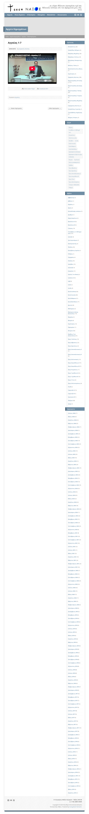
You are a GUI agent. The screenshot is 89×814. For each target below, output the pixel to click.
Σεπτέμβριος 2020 (73, 581)
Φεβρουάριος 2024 (73, 509)
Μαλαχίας (71, 308)
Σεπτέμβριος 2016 (73, 745)
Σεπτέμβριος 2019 (73, 622)
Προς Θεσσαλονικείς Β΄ (75, 354)
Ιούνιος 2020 (71, 591)
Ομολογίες (71, 74)
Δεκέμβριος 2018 (73, 652)
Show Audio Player (23, 89)
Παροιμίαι (71, 327)
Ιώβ (69, 281)
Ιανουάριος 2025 (73, 471)
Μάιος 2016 (71, 758)
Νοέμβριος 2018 (72, 656)
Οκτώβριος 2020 (73, 577)
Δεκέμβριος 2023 (73, 516)
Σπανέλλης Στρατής (74, 109)
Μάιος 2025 (71, 458)
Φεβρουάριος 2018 (73, 687)
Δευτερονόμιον (72, 240)
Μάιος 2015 (71, 789)
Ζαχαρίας (71, 257)
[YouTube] (78, 15)
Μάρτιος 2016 (72, 765)
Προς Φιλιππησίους (74, 182)
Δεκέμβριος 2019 (73, 611)
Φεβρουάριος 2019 (73, 646)
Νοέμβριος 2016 (72, 738)
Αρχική (9, 15)
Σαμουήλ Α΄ (71, 390)
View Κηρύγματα (31, 36)
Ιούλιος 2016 (71, 752)
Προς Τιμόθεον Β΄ (73, 376)
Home (7, 36)
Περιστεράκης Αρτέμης (75, 85)
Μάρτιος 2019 (72, 642)
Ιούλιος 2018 (71, 670)
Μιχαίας (70, 317)
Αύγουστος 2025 (72, 447)
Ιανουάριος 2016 (73, 772)
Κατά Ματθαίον (73, 149)
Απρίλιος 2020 (72, 598)
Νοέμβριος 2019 (72, 615)
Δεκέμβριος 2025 (73, 434)
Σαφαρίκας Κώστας (74, 106)
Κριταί (70, 305)
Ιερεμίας (70, 271)
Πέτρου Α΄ (71, 330)
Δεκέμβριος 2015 (73, 776)
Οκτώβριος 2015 (73, 782)
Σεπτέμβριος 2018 (73, 663)
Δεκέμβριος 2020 (73, 570)
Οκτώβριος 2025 (73, 440)
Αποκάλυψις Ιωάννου (74, 211)
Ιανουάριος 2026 (73, 430)
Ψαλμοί (71, 187)
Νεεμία (70, 159)
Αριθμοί (70, 215)
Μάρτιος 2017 (72, 724)
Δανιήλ (70, 237)
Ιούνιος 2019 (71, 632)
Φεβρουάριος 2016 (73, 769)
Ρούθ (69, 387)
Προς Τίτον (71, 179)
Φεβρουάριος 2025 (73, 468)
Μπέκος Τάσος (72, 65)
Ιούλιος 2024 (71, 492)
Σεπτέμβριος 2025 (73, 444)
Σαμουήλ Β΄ (71, 393)
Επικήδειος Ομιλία (73, 250)
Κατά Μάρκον (72, 146)
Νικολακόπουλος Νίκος (75, 69)
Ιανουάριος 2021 (73, 567)
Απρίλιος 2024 (72, 502)
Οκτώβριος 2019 (73, 618)
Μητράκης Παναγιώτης (75, 60)
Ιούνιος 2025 (71, 454)
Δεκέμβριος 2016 (73, 734)
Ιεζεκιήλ (70, 267)
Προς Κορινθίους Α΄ (73, 363)
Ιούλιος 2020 (71, 587)
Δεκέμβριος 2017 (73, 693)
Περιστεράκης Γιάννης (75, 90)
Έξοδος (71, 127)
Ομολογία (76, 159)
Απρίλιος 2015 (72, 793)
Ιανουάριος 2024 (73, 512)
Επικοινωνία (62, 15)
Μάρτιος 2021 (72, 560)
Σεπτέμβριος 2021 (73, 540)
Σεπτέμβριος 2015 (73, 786)
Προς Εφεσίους (73, 171)
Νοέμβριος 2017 (72, 697)
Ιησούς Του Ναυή (73, 274)
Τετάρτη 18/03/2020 (74, 185)
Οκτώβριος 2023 (73, 522)
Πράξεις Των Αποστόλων (72, 335)
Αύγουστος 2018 (72, 666)
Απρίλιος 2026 (72, 420)
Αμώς (69, 208)
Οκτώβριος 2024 (73, 481)
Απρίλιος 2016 (72, 762)
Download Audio (38, 89)
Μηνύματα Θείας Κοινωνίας (73, 312)
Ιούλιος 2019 (71, 628)
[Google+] (81, 15)
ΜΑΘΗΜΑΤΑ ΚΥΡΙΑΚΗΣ (74, 152)
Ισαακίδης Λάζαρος (74, 50)
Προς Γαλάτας (72, 339)
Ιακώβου (71, 141)
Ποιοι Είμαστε (20, 15)
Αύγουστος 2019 (72, 625)
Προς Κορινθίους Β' (74, 176)
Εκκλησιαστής (72, 243)
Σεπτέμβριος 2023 (73, 526)
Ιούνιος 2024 (71, 495)
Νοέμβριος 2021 (72, 533)
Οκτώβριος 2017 (73, 700)
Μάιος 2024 (71, 498)
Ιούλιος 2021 (71, 546)
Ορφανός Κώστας (24, 49)
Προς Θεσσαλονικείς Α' (75, 349)
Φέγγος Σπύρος (73, 117)
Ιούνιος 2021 (71, 550)
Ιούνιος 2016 (71, 755)
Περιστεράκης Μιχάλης (75, 100)
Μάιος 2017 (71, 717)
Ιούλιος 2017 (71, 711)
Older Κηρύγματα (55, 108)
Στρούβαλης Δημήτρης (75, 112)
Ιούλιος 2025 (71, 451)
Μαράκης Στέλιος (73, 57)
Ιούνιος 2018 (71, 673)
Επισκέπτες (71, 47)
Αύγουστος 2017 (72, 707)
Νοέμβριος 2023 (72, 519)
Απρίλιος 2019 (72, 639)
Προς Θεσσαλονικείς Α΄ (75, 173)
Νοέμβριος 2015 (72, 779)
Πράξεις (71, 165)
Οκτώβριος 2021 (73, 536)
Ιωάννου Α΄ (71, 278)
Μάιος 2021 (71, 553)
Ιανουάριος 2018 (73, 690)
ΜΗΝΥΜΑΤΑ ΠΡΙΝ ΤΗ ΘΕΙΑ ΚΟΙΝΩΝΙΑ (75, 156)
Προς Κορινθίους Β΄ (73, 366)
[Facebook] (75, 15)
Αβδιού (70, 201)
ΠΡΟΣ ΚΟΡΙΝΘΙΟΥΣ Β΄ (74, 162)
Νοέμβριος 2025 (72, 437)
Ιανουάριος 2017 (73, 731)
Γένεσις (70, 228)
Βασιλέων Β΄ (71, 225)
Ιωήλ (69, 285)
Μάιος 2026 (71, 416)
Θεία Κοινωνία (72, 138)
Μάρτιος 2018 (72, 683)
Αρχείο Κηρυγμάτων (15, 36)
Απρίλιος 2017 (72, 721)
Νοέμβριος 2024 (72, 478)
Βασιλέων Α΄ (71, 221)
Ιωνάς (76, 141)
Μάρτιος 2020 (72, 601)
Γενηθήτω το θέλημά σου (74, 131)
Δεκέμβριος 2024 (73, 475)
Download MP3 (43, 89)
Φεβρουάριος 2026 (73, 427)
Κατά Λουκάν (72, 143)
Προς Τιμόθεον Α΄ (73, 373)
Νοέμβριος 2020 (72, 574)
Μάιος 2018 (71, 676)
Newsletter (51, 15)
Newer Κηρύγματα (15, 108)
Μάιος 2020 (71, 594)
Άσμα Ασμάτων (72, 218)
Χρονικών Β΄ (71, 397)
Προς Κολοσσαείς (73, 359)
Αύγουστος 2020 (72, 584)
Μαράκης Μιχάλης (73, 53)
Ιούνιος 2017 (71, 714)
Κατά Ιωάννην (72, 291)
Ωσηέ (69, 404)
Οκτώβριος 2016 (73, 741)
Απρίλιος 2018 (72, 680)
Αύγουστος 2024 (72, 488)
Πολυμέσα (41, 15)
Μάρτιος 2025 (72, 464)
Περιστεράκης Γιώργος (75, 95)
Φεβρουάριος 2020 (73, 605)
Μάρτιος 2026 (72, 423)
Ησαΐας (70, 261)
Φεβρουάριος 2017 (73, 728)
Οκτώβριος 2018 (73, 659)
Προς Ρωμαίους (72, 369)
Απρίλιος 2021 (72, 557)
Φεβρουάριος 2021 (73, 563)
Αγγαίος (24, 36)
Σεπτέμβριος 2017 (73, 704)
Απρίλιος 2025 (72, 461)
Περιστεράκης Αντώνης (75, 80)
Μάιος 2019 (71, 635)
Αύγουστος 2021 (72, 543)
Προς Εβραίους (73, 168)
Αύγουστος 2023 (72, 529)
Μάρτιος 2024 (72, 505)
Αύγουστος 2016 (72, 748)
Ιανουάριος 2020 (73, 608)
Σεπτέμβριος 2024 (73, 485)
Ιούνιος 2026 (71, 413)
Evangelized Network (75, 807)
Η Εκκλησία (31, 15)
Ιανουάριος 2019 (73, 649)
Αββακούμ (71, 197)
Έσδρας (70, 254)
